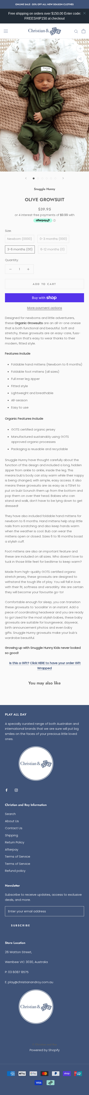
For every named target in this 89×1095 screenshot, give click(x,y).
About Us (12, 821)
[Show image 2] (38, 178)
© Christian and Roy (44, 1044)
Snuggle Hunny (44, 189)
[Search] (76, 31)
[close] (84, 13)
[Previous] (25, 178)
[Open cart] (83, 31)
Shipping (11, 835)
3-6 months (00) (19, 249)
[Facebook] (6, 790)
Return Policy (14, 842)
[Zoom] (80, 48)
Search (10, 814)
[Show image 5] (51, 178)
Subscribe (20, 925)
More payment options (44, 308)
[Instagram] (16, 790)
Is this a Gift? (19, 663)
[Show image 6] (55, 178)
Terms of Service (17, 856)
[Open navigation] (6, 31)
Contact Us (13, 828)
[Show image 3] (42, 178)
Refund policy (15, 871)
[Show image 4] (47, 178)
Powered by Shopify (45, 1050)
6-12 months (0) (52, 249)
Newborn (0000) (19, 239)
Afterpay (11, 849)
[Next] (63, 178)
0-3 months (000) (53, 239)
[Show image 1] (34, 178)
